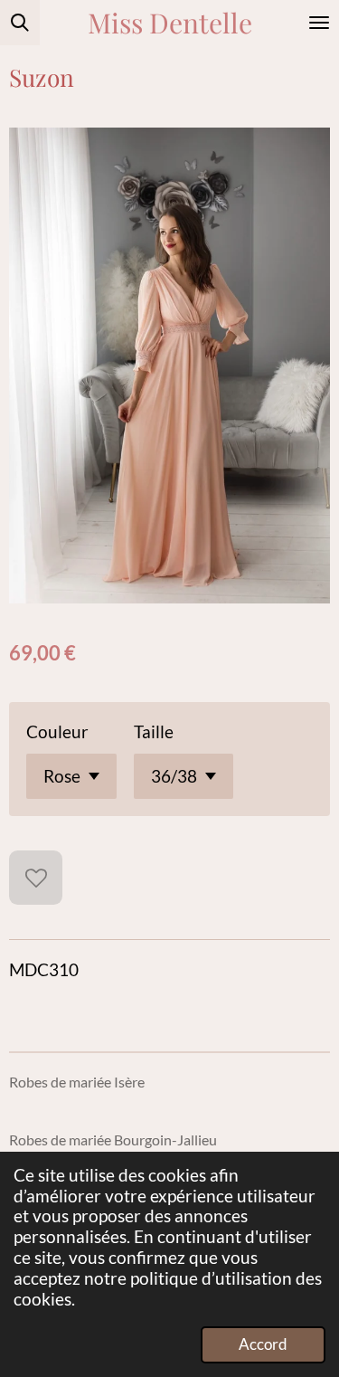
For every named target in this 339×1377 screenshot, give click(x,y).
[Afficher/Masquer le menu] (319, 22)
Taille (154, 731)
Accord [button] (263, 1343)
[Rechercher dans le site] (20, 22)
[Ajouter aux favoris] (35, 877)
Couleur (57, 731)
